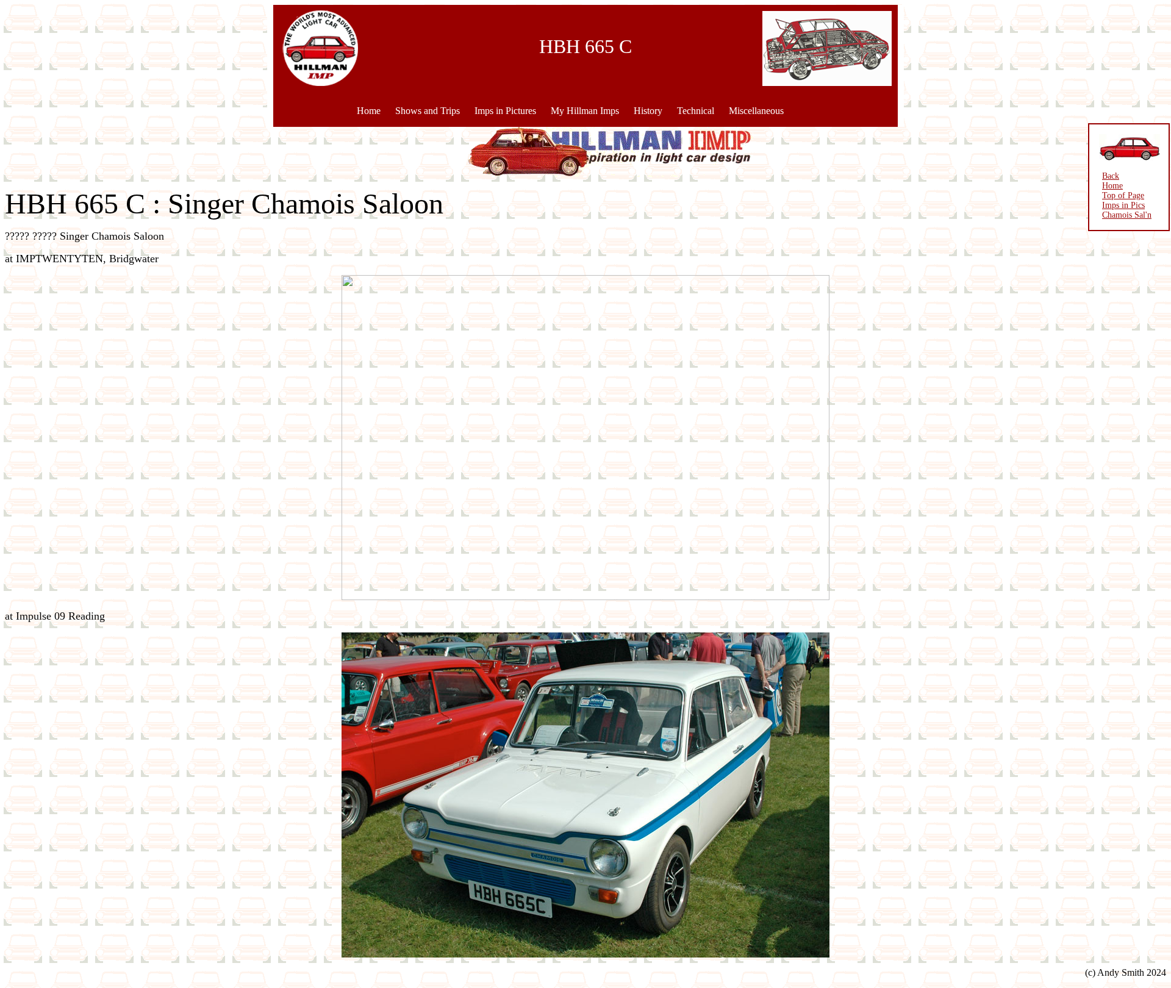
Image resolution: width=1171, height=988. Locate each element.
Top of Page (1123, 195)
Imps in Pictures (505, 111)
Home (369, 111)
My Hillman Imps (585, 111)
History (648, 111)
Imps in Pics (1123, 205)
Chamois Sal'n (1126, 215)
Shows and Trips (427, 111)
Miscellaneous (756, 111)
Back (1110, 176)
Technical (695, 111)
